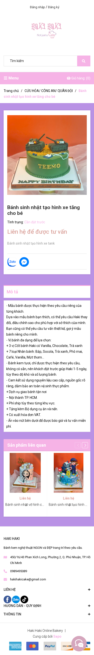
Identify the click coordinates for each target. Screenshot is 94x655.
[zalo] (16, 599)
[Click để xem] (47, 155)
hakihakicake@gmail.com (28, 579)
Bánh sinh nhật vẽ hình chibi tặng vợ (32, 505)
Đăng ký (53, 7)
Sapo (57, 636)
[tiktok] (24, 599)
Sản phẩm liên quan (26, 445)
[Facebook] (8, 599)
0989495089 (18, 571)
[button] (85, 445)
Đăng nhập (37, 7)
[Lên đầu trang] (78, 643)
